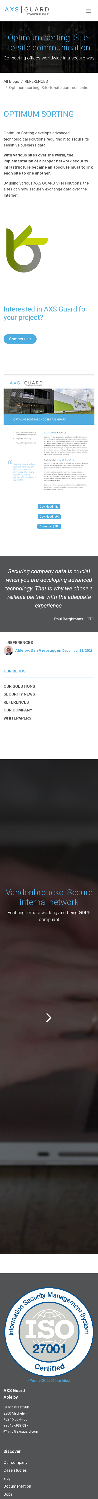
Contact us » (20, 338)
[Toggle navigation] (88, 11)
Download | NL (49, 506)
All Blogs (11, 81)
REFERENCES (36, 81)
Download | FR (49, 526)
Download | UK (49, 516)
